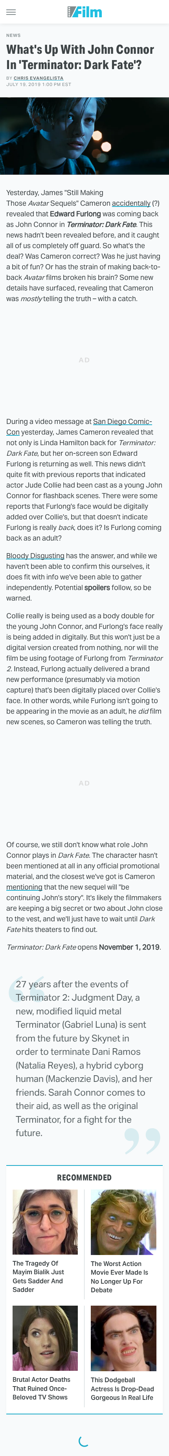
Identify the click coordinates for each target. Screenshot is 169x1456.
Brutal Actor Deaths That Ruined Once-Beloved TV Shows (41, 1388)
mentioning (24, 887)
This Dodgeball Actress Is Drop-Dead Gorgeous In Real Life (122, 1389)
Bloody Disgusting (35, 555)
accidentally (131, 203)
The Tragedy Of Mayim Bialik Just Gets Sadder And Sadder (38, 1276)
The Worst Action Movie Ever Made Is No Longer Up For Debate (119, 1277)
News (13, 35)
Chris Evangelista (39, 78)
